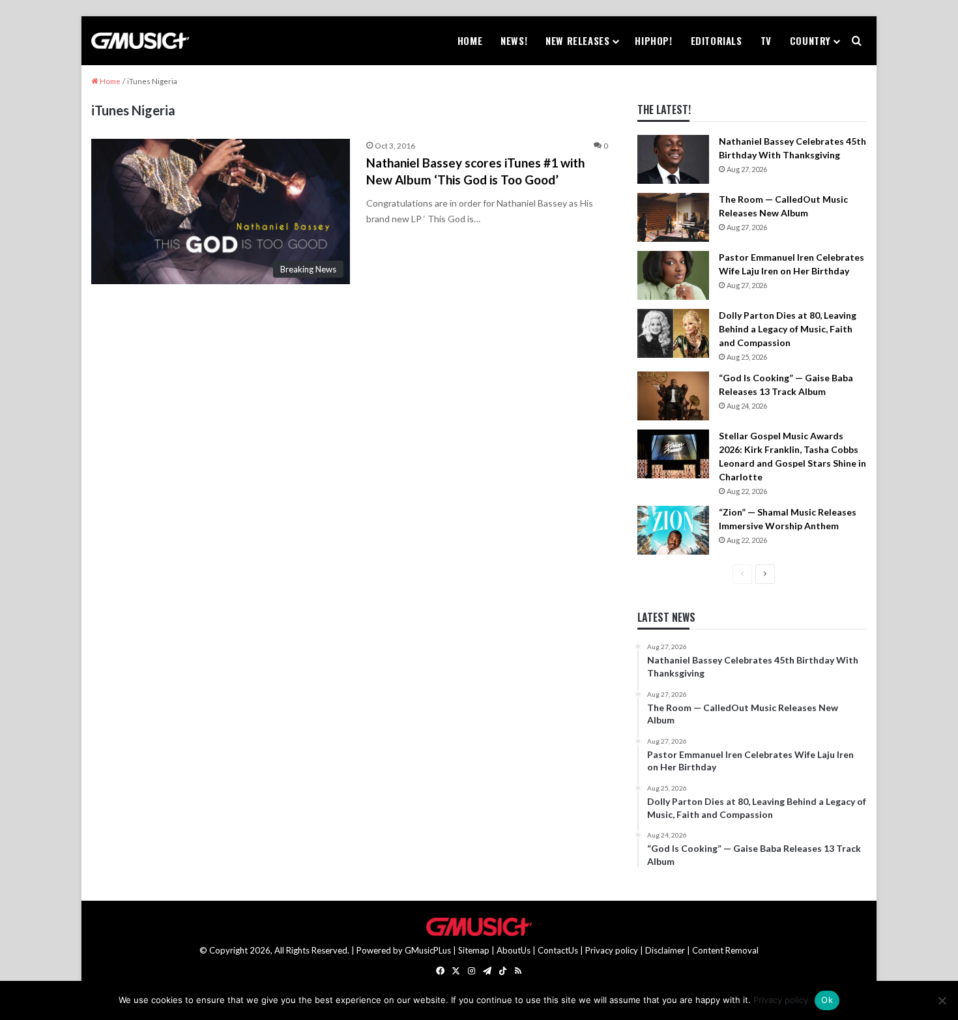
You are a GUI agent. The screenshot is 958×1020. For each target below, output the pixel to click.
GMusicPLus (429, 950)
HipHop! (653, 40)
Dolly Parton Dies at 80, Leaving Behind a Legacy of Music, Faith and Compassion (787, 329)
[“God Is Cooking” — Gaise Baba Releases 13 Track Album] (673, 396)
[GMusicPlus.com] (140, 41)
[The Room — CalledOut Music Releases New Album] (673, 217)
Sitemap (473, 950)
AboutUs (513, 950)
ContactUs (558, 950)
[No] (941, 1000)
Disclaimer (665, 950)
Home (469, 40)
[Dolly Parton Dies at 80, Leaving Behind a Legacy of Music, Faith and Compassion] (673, 333)
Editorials (716, 40)
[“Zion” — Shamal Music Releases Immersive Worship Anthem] (673, 530)
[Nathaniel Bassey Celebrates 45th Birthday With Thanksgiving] (673, 159)
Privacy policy (611, 950)
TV (766, 40)
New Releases (577, 40)
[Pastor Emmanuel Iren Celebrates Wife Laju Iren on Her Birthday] (673, 275)
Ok (827, 1000)
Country (810, 40)
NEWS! (514, 40)
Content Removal (725, 950)
